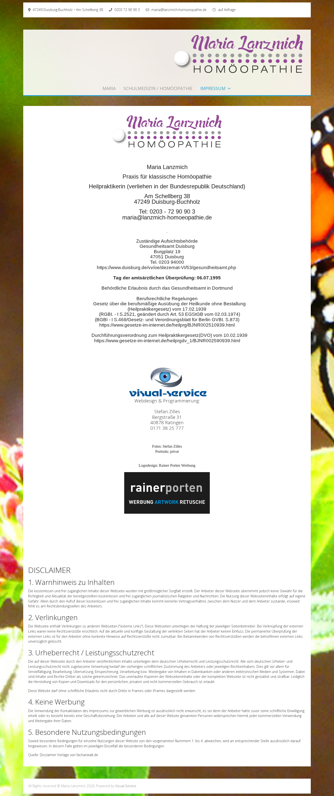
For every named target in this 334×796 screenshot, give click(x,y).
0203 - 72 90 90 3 (172, 211)
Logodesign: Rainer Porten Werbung (167, 465)
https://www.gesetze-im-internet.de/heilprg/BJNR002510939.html (167, 325)
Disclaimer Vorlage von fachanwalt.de (69, 754)
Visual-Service (125, 786)
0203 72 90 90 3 (127, 9)
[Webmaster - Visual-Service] (167, 381)
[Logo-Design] (167, 492)
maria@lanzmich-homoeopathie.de (179, 9)
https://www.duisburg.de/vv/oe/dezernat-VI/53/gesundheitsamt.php (166, 267)
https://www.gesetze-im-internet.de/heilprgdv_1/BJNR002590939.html (167, 340)
